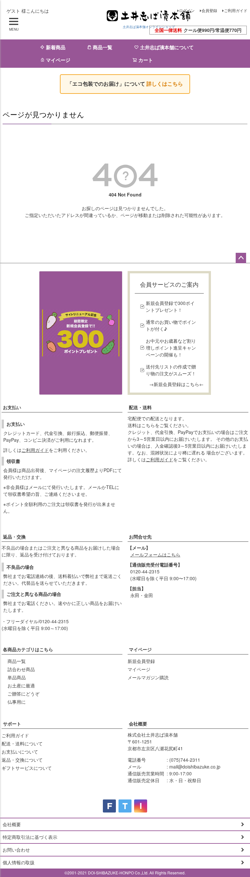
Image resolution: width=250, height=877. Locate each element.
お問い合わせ (16, 849)
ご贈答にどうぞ (23, 693)
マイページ (58, 60)
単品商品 (16, 677)
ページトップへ (241, 258)
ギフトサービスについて (27, 768)
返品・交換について (22, 759)
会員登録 (209, 10)
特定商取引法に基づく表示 (30, 837)
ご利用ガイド (235, 10)
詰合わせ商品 (21, 669)
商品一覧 (102, 47)
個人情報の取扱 (19, 862)
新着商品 (55, 47)
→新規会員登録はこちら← (176, 384)
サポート (12, 723)
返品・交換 (14, 536)
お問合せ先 (140, 536)
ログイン (187, 10)
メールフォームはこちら (155, 554)
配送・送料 (140, 407)
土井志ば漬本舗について (167, 47)
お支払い (12, 407)
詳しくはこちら (164, 84)
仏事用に (16, 701)
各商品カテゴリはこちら (28, 649)
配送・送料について (22, 743)
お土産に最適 (21, 685)
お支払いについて (20, 751)
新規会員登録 (141, 661)
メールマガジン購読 (148, 677)
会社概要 (138, 723)
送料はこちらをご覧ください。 (159, 425)
